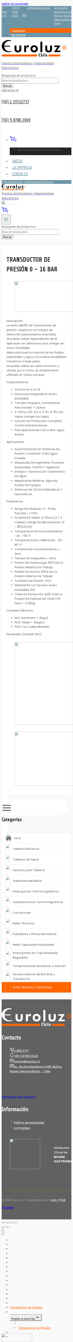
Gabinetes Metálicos (27, 881)
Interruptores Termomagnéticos (36, 891)
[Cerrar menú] (3, 1231)
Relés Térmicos (23, 923)
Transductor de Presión (34, 1328)
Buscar (7, 85)
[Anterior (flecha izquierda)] (3, 1227)
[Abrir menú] (6, 219)
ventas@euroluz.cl (38, 8)
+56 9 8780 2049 (15, 11)
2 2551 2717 (4, 11)
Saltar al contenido (15, 4)
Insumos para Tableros (29, 870)
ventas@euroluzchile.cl (39, 182)
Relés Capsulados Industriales (33, 945)
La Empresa (22, 167)
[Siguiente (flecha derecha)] (7, 1227)
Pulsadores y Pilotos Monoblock (35, 934)
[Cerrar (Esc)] (3, 1222)
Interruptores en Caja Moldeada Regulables (35, 955)
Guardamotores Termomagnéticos (38, 902)
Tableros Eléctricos (26, 849)
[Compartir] (7, 1222)
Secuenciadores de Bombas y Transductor (34, 976)
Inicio (17, 161)
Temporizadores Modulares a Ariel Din (39, 966)
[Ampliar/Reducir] (15, 1222)
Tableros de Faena (26, 859)
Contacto (18, 30)
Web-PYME (58, 1200)
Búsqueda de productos (18, 76)
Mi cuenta (18, 35)
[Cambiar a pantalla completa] (11, 1222)
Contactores (22, 913)
